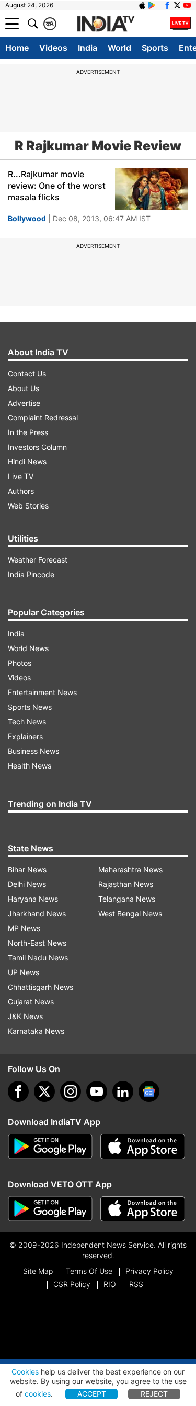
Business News (33, 751)
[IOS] (142, 5)
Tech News (27, 721)
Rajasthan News (125, 884)
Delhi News (27, 884)
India (87, 47)
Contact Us (27, 373)
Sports (155, 47)
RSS (136, 1284)
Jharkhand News (37, 913)
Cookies (25, 1371)
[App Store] (142, 1146)
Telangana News (126, 898)
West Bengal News (130, 913)
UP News (23, 972)
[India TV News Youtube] (187, 5)
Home (17, 47)
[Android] (152, 5)
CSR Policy (71, 1284)
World (119, 47)
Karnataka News (36, 1030)
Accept (91, 1393)
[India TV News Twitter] (177, 5)
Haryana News (33, 898)
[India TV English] (105, 24)
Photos (19, 662)
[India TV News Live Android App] (50, 1146)
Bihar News (27, 869)
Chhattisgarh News (40, 986)
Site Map (38, 1271)
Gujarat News (31, 1001)
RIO (109, 1284)
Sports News (30, 706)
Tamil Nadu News (38, 957)
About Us (23, 388)
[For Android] (50, 1208)
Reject (154, 1393)
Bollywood (27, 218)
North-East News (37, 942)
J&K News (25, 1016)
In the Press (28, 432)
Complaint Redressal (43, 417)
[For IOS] (142, 1208)
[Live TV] (180, 23)
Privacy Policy (149, 1271)
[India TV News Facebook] (167, 5)
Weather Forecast (37, 559)
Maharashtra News (130, 869)
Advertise (24, 402)
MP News (24, 928)
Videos (53, 47)
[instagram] (70, 1091)
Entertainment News (42, 692)
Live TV (20, 476)
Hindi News (27, 461)
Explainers (25, 736)
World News (28, 648)
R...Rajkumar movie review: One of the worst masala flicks (57, 185)
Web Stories (28, 505)
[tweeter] (44, 1091)
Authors (21, 490)
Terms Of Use (89, 1271)
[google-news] (149, 1091)
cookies (38, 1393)
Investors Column (37, 446)
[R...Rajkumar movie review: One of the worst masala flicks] (151, 189)
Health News (29, 765)
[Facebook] (18, 1091)
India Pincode (31, 574)
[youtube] (96, 1091)
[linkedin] (122, 1091)
